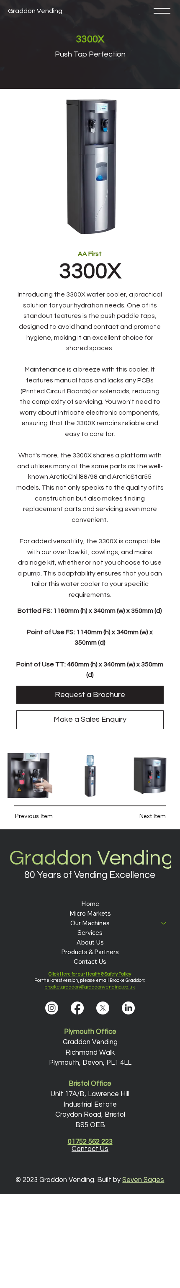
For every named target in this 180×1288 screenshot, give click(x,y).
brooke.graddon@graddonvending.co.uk (89, 987)
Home (90, 904)
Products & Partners (90, 952)
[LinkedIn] (128, 1007)
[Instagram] (51, 1007)
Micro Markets (90, 913)
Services (90, 933)
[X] (102, 1007)
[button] (39, 816)
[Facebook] (77, 1007)
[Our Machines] (164, 923)
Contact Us (90, 961)
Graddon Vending (35, 11)
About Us (90, 942)
